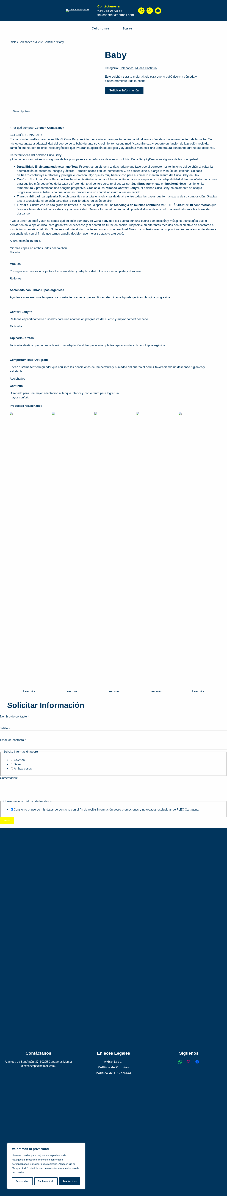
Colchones (25, 42)
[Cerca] (81, 1146)
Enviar (7, 820)
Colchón (19, 760)
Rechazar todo (46, 1181)
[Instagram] (149, 10)
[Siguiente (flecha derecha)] (221, 598)
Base (17, 764)
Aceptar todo (70, 1181)
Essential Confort (156, 682)
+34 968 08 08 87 (109, 10)
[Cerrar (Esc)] (223, 4)
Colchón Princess (113, 682)
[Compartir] (215, 4)
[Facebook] (158, 10)
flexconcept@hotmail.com (115, 15)
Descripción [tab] (21, 111)
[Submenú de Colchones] (114, 28)
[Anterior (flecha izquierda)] (6, 598)
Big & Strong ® (71, 682)
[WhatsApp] (141, 10)
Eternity (198, 682)
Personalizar (22, 1181)
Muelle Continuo (44, 42)
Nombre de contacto (14, 716)
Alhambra (29, 682)
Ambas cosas (23, 768)
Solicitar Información (124, 90)
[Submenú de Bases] (137, 28)
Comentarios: (9, 778)
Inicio (13, 42)
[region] (46, 1166)
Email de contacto (13, 740)
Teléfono (5, 728)
